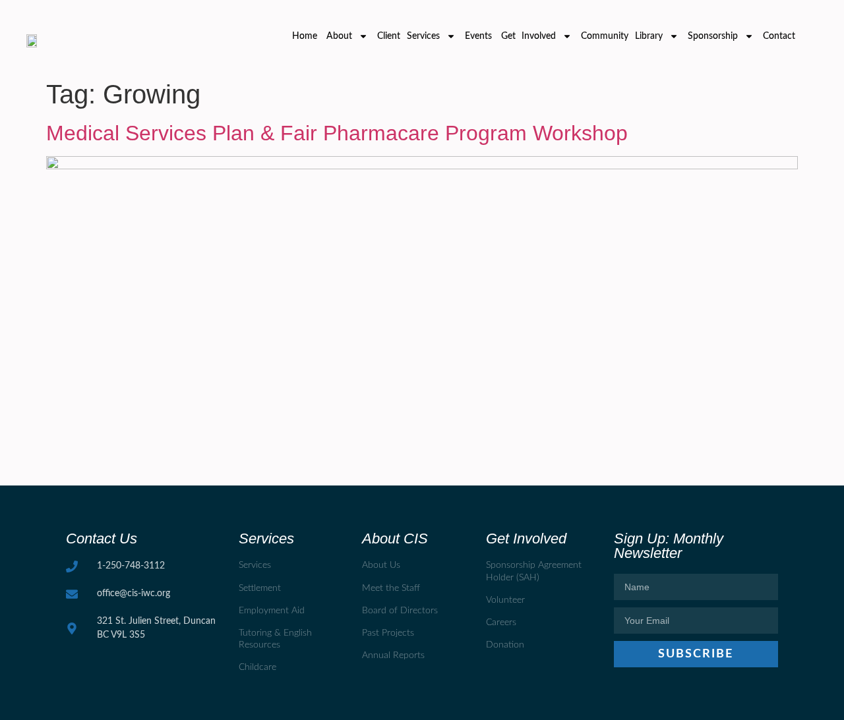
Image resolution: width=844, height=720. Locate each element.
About (339, 36)
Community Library (622, 36)
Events (478, 36)
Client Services (408, 36)
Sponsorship (713, 36)
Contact (779, 36)
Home (304, 36)
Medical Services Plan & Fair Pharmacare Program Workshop (337, 133)
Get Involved (529, 36)
